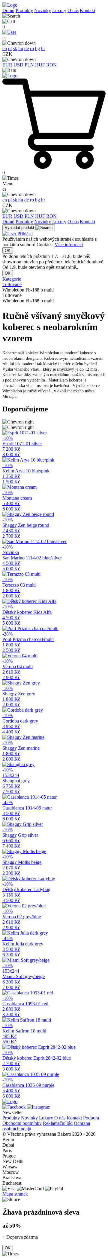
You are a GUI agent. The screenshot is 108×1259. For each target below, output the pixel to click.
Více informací (69, 244)
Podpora (91, 1117)
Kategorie (11, 279)
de (26, 48)
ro (32, 48)
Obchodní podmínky (22, 1123)
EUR (7, 64)
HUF (40, 64)
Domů (8, 10)
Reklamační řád (58, 1123)
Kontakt (87, 10)
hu (20, 48)
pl (10, 48)
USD (18, 64)
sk (15, 48)
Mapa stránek (15, 1193)
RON (51, 64)
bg (37, 48)
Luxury (59, 10)
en (4, 48)
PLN (29, 64)
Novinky (42, 10)
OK (7, 250)
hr (43, 48)
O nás (73, 10)
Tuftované (12, 284)
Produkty (24, 10)
